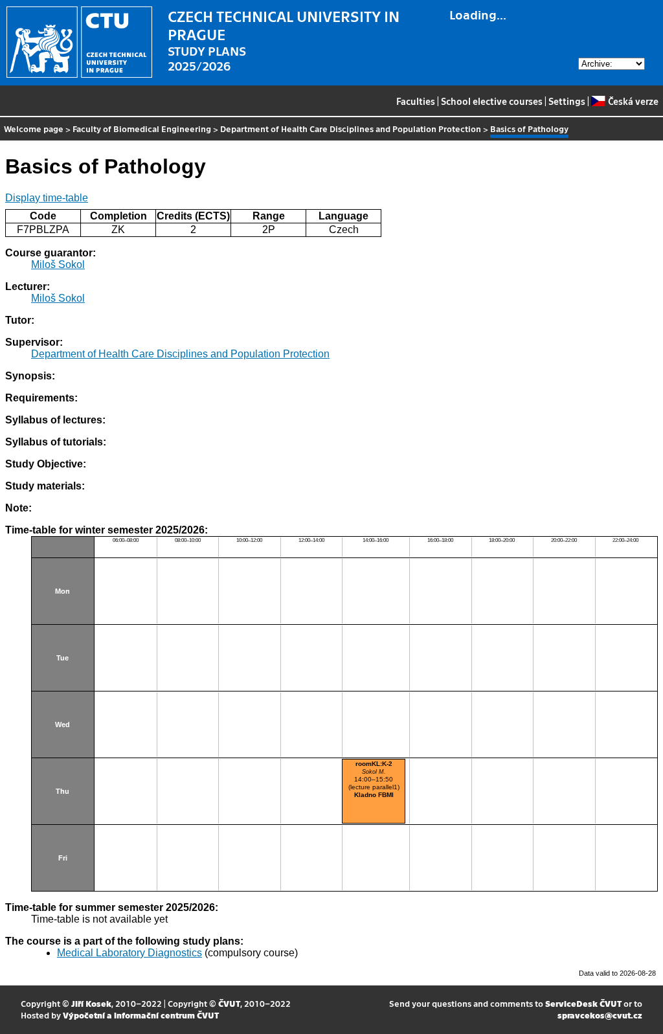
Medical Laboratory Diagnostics (129, 952)
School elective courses (492, 101)
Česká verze (633, 101)
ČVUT (229, 1003)
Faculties (415, 101)
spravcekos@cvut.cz (599, 1015)
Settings (566, 101)
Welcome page (33, 128)
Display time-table (46, 197)
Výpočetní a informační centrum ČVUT (141, 1015)
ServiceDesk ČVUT (583, 1003)
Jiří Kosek (91, 1003)
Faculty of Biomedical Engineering (142, 128)
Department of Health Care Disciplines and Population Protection (350, 128)
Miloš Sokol (58, 264)
